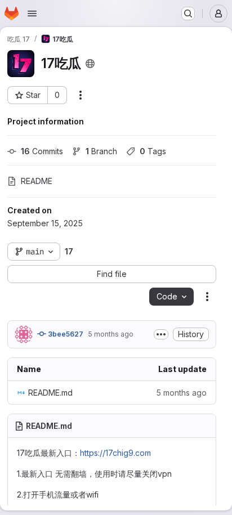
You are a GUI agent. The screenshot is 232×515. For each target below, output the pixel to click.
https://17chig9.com (115, 453)
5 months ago (110, 334)
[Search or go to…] (188, 13)
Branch (101, 151)
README (36, 181)
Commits (42, 151)
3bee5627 (64, 334)
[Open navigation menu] (32, 14)
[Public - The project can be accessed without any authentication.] (90, 63)
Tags (153, 151)
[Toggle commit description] (161, 334)
